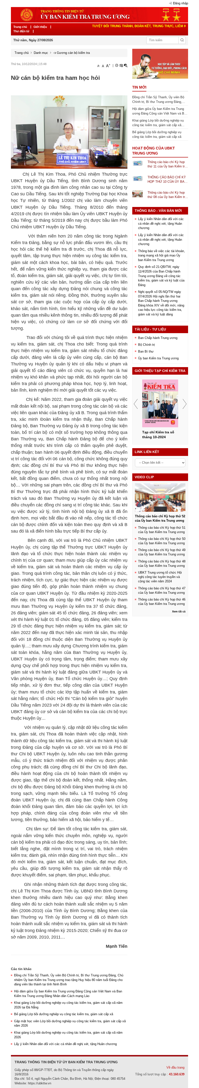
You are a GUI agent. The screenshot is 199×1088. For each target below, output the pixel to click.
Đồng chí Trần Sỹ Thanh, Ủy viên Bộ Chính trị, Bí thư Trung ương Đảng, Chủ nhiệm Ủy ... (158, 99)
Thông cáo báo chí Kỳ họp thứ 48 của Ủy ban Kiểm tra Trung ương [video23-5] (161, 564)
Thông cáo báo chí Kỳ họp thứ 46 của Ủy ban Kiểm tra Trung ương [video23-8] (161, 602)
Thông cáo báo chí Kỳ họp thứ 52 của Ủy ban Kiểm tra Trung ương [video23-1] (160, 518)
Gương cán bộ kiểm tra (73, 53)
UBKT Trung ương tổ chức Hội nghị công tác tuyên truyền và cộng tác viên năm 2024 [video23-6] (160, 577)
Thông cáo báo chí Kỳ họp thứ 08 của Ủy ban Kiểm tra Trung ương (167, 195)
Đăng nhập (180, 3)
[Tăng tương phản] (121, 65)
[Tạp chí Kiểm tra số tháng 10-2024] (160, 403)
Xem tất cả (178, 611)
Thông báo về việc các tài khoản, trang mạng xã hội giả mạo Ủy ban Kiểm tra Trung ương (161, 255)
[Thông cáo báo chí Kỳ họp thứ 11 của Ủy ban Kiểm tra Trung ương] (137, 163)
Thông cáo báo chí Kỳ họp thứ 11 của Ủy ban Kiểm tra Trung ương (167, 164)
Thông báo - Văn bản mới (158, 211)
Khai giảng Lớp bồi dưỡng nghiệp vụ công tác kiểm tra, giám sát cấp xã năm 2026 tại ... (158, 123)
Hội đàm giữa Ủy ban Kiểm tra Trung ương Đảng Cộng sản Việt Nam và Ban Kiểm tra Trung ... (160, 111)
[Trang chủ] (99, 14)
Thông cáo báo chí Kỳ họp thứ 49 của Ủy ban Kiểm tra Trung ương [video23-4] (161, 552)
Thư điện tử (21, 31)
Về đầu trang (175, 1067)
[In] (116, 65)
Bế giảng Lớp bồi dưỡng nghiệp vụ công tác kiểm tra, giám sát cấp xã (63, 1014)
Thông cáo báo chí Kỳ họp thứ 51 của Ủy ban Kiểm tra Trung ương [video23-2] (161, 530)
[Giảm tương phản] (125, 65)
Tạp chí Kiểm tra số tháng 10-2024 (158, 434)
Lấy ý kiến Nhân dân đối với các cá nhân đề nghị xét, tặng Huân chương (65, 1044)
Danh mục (41, 53)
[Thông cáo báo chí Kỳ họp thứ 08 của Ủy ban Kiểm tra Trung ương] (137, 193)
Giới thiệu (40, 26)
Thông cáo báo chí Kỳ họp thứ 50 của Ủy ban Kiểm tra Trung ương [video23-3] (161, 541)
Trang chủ (20, 26)
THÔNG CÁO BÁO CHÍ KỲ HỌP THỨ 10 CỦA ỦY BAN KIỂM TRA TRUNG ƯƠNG (167, 179)
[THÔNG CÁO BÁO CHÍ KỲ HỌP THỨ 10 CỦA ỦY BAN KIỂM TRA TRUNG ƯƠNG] (137, 178)
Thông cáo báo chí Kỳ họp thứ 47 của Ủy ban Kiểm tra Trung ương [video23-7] (161, 590)
